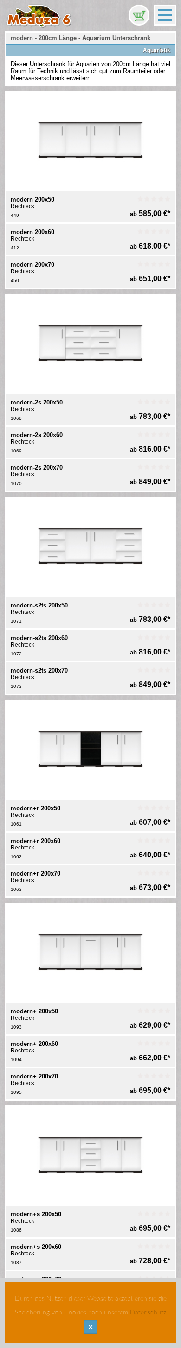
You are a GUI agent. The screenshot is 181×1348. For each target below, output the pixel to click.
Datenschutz (148, 1312)
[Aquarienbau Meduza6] (39, 14)
